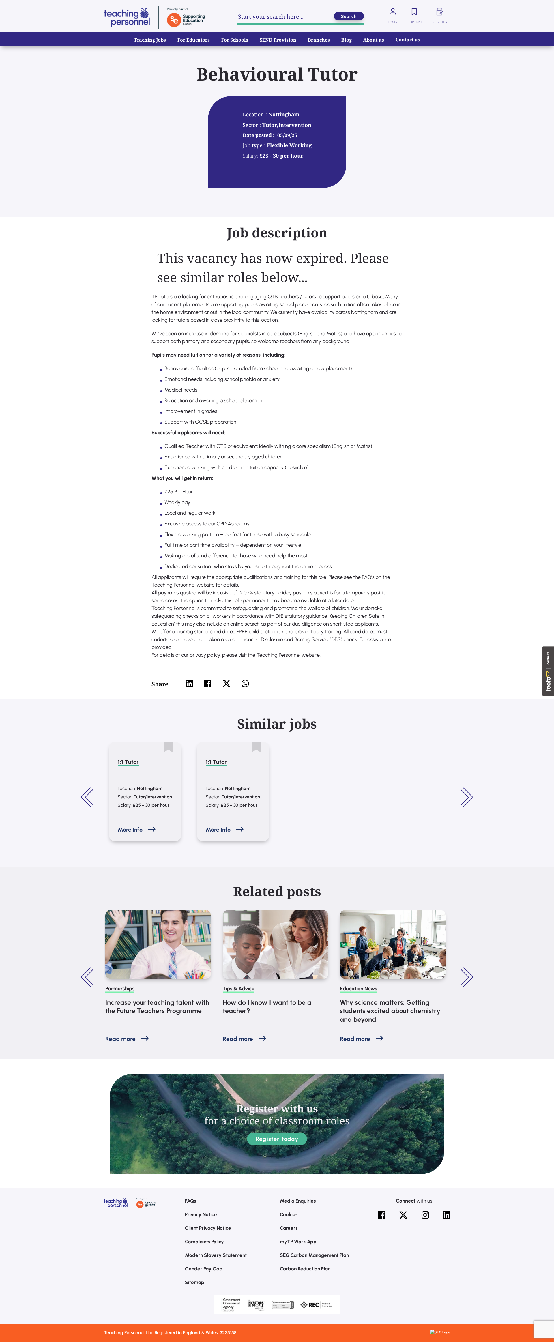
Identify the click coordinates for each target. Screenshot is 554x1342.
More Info (130, 829)
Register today (277, 1138)
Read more (120, 1038)
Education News (358, 988)
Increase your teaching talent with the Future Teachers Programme (157, 1006)
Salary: (250, 155)
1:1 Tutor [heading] (128, 762)
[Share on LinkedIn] (189, 683)
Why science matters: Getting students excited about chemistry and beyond (390, 1011)
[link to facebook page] (381, 1215)
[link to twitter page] (403, 1215)
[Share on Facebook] (207, 683)
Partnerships (119, 988)
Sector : (252, 124)
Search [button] (349, 16)
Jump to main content (34, 8)
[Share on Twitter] (226, 683)
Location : (255, 114)
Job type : (255, 145)
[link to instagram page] (425, 1215)
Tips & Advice (238, 988)
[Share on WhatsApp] (245, 683)
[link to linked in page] (446, 1215)
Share (159, 684)
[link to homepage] (154, 17)
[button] (88, 797)
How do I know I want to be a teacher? (267, 1006)
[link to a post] (158, 944)
